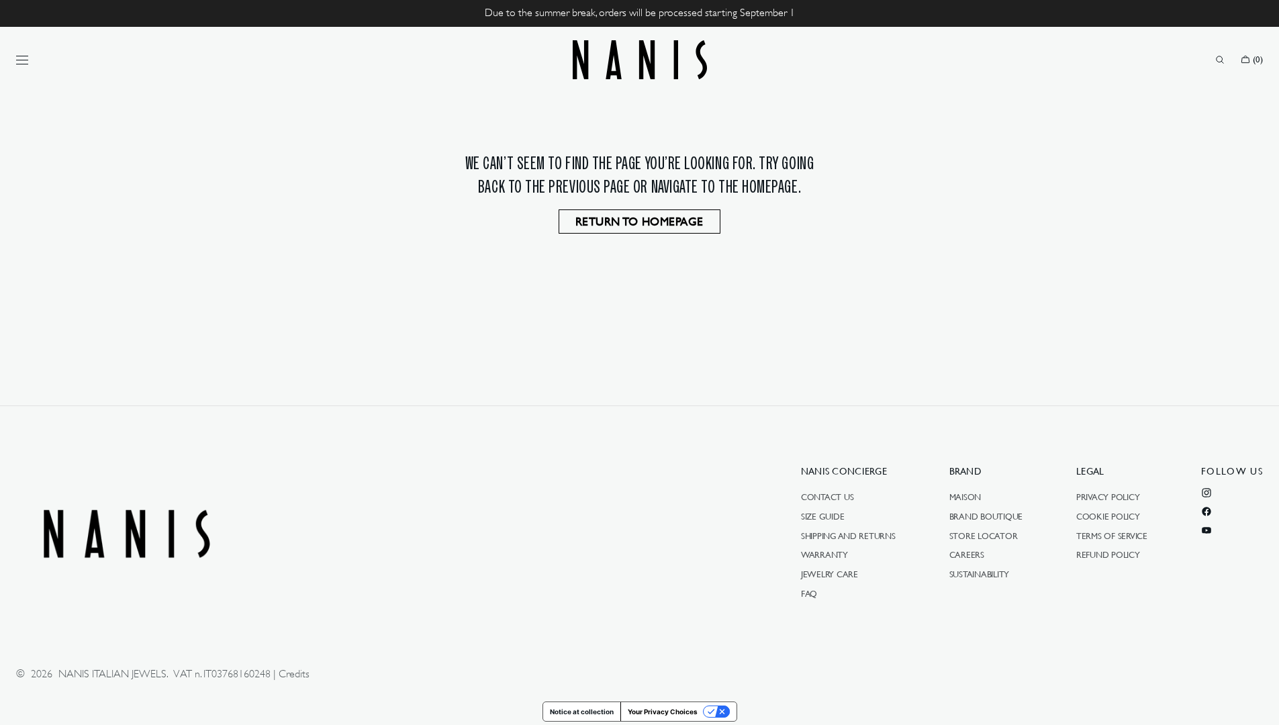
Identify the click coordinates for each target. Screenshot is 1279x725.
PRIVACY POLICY (1107, 497)
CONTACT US (827, 497)
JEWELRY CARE (829, 574)
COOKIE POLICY (1108, 516)
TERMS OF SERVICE (1111, 536)
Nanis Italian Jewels (112, 674)
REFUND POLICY (1108, 554)
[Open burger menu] (22, 60)
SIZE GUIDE (822, 516)
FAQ (809, 593)
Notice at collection (582, 712)
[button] (1220, 60)
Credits (294, 674)
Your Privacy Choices (663, 712)
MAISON (965, 497)
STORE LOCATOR (983, 536)
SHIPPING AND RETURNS (848, 536)
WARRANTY (824, 554)
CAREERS (966, 554)
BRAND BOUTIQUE (986, 516)
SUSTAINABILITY (979, 574)
